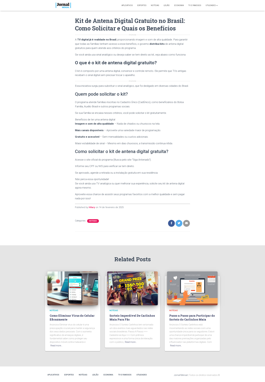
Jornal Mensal (181, 375)
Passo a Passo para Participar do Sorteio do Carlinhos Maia (192, 317)
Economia (179, 5)
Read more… (56, 345)
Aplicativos (127, 5)
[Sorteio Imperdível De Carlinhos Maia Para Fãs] (132, 288)
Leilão (167, 5)
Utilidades (211, 5)
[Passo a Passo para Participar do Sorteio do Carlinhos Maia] (192, 288)
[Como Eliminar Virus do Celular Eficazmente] (72, 288)
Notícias (155, 5)
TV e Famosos (194, 5)
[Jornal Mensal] (63, 5)
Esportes (141, 5)
